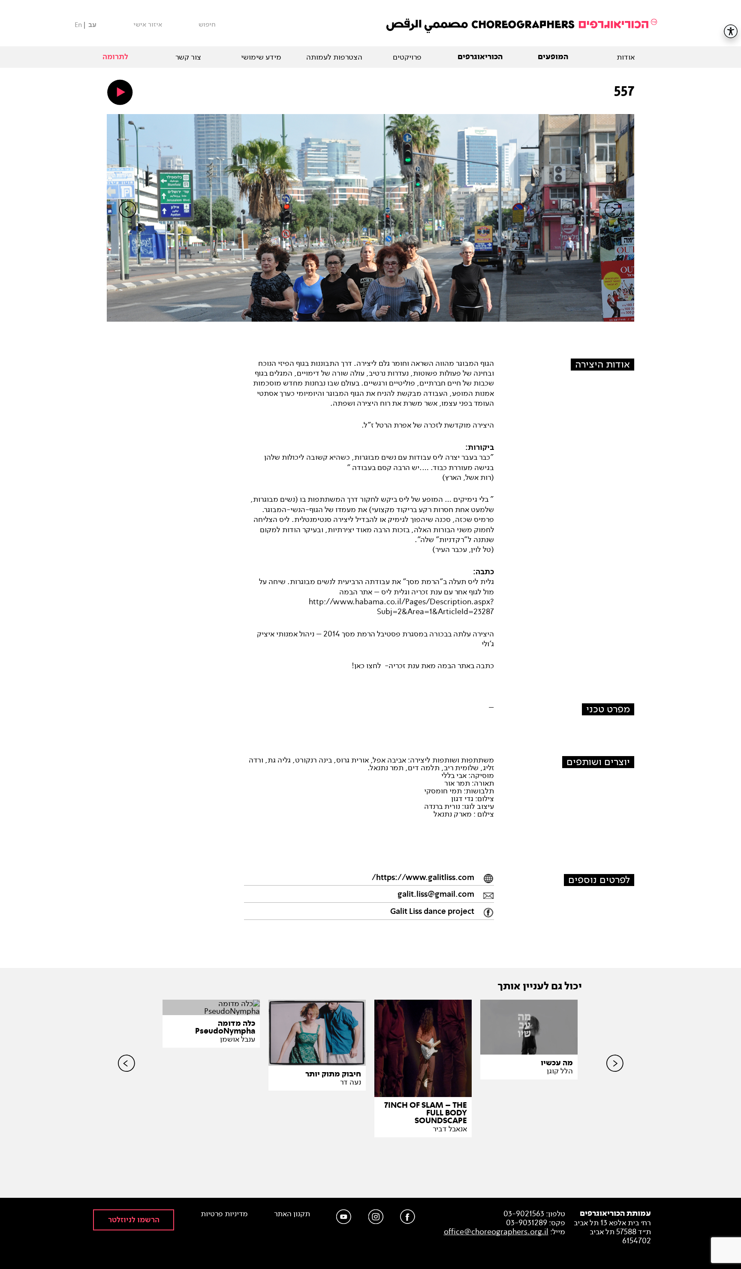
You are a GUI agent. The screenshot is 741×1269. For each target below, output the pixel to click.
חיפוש (207, 24)
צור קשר (188, 57)
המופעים (553, 57)
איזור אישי (147, 24)
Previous (127, 224)
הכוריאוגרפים (480, 57)
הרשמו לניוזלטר (134, 1220)
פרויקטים (407, 57)
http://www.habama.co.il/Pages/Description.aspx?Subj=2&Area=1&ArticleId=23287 (401, 607)
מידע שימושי (261, 57)
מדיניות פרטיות (224, 1213)
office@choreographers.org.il (496, 1232)
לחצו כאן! (366, 665)
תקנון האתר (292, 1213)
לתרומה (115, 56)
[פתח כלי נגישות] (731, 31)
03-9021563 (523, 1214)
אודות (626, 57)
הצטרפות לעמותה (334, 57)
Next (613, 224)
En (78, 24)
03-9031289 (526, 1223)
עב (92, 25)
